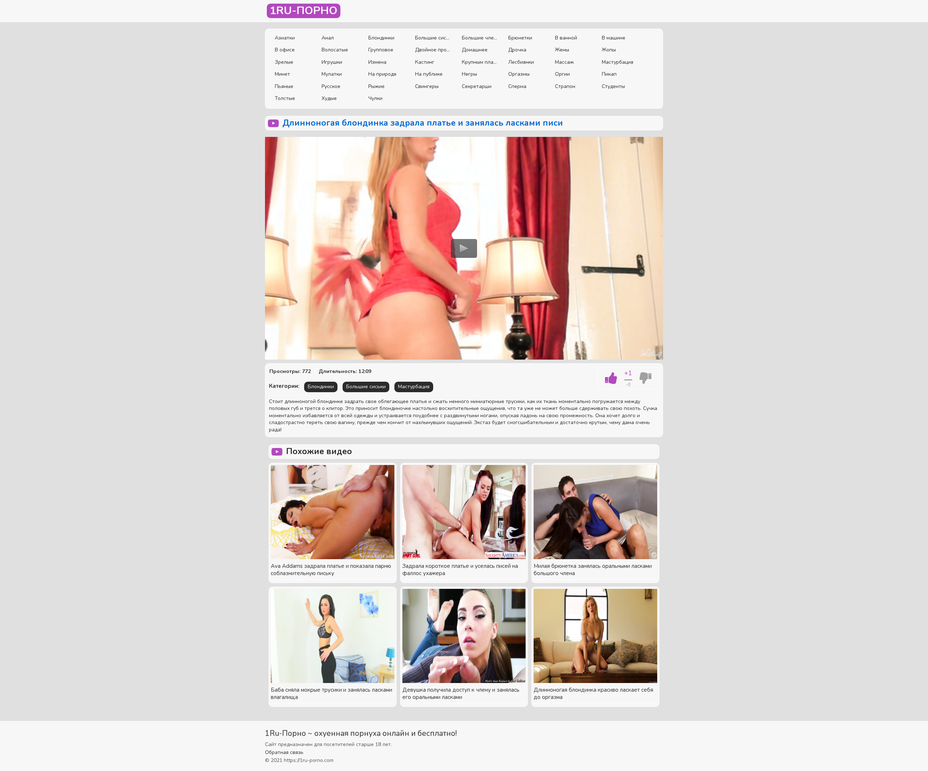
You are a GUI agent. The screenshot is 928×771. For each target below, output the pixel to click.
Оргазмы (519, 74)
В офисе (285, 49)
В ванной (566, 37)
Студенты (613, 86)
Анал (328, 37)
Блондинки (381, 37)
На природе (382, 74)
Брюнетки (520, 37)
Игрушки (332, 62)
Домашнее (475, 49)
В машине (613, 37)
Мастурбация (617, 62)
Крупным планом (480, 62)
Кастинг (424, 62)
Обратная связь (284, 752)
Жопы (609, 49)
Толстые (285, 98)
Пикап (609, 74)
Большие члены (480, 37)
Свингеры (427, 86)
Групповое (380, 49)
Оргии (562, 74)
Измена (377, 62)
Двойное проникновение (433, 49)
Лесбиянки (521, 62)
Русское (331, 86)
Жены (562, 49)
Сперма (517, 86)
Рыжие (376, 86)
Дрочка (517, 49)
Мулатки (332, 74)
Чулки (375, 98)
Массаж (564, 62)
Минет (282, 74)
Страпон (565, 86)
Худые (329, 98)
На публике (429, 74)
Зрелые (284, 62)
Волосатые (335, 49)
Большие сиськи (433, 37)
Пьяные (284, 86)
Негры (469, 74)
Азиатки (285, 37)
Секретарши (477, 86)
